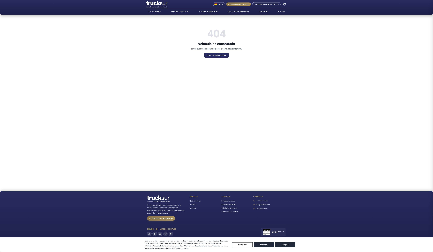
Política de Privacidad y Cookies (177, 248)
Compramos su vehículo (239, 4)
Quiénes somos (195, 201)
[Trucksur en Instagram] (160, 234)
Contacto (193, 208)
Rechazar (263, 245)
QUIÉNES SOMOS (154, 11)
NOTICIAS (281, 11)
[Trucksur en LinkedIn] (165, 234)
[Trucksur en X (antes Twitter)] (149, 234)
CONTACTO (263, 11)
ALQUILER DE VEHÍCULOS (208, 11)
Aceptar (285, 245)
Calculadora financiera (229, 208)
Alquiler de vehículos (228, 204)
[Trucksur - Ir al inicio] (156, 4)
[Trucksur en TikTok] (171, 234)
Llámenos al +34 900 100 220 (267, 4)
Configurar (242, 245)
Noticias (192, 204)
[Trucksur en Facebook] (154, 234)
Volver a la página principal (216, 55)
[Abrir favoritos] (284, 4)
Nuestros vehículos (228, 201)
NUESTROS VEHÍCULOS (180, 11)
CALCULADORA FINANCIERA (238, 11)
